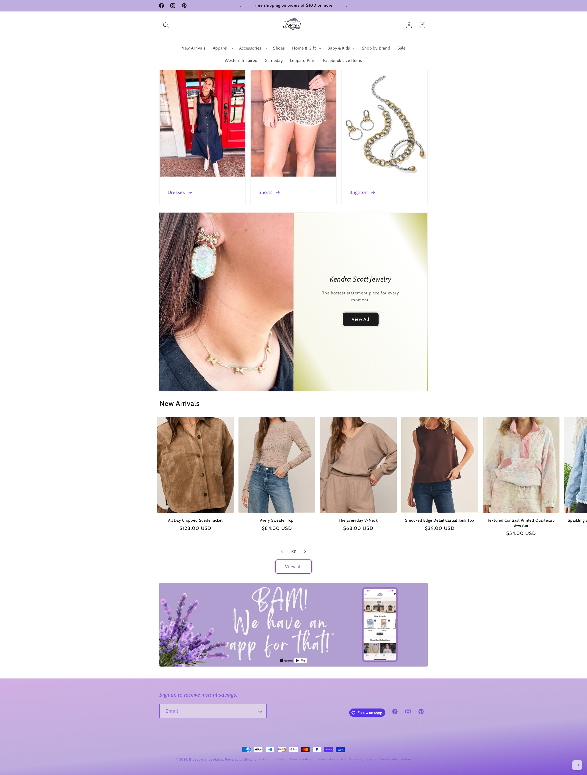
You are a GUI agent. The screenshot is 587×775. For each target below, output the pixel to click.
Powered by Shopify (240, 759)
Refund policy (273, 759)
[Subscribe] (259, 711)
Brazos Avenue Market (207, 759)
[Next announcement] (347, 5)
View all (293, 566)
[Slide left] (282, 551)
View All (360, 319)
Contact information (395, 759)
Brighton (358, 192)
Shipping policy (361, 759)
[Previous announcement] (240, 5)
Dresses (176, 192)
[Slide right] (305, 551)
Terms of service (330, 759)
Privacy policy (300, 759)
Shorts (265, 192)
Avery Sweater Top (277, 520)
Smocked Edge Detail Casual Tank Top (439, 520)
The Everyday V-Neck (358, 520)
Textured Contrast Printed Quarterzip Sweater (521, 523)
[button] (165, 25)
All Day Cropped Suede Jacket (195, 520)
